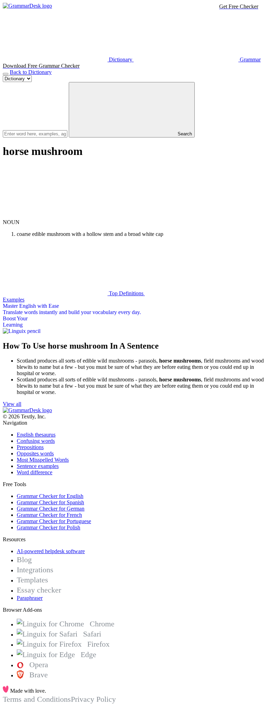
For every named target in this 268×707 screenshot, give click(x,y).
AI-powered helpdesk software (51, 551)
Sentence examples (38, 466)
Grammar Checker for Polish (48, 527)
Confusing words (36, 441)
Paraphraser (30, 598)
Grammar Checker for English (50, 496)
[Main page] (27, 6)
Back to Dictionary (31, 72)
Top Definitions (126, 293)
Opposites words (35, 453)
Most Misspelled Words (43, 460)
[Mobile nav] (5, 74)
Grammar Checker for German (50, 509)
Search (184, 133)
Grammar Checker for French (49, 515)
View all (12, 404)
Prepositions (30, 447)
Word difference (34, 472)
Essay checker (39, 590)
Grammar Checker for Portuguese (54, 521)
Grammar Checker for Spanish (50, 502)
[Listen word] (55, 216)
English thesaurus (36, 435)
